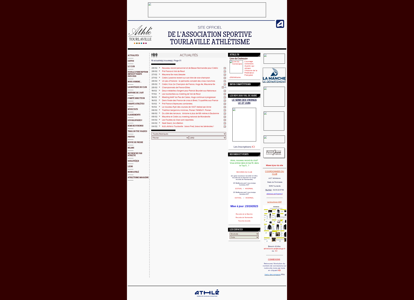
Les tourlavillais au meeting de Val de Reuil (181, 94)
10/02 (154, 107)
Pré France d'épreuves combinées (177, 103)
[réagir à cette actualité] (225, 68)
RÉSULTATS (133, 109)
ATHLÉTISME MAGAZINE (138, 177)
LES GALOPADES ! (135, 120)
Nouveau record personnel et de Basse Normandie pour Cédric (190, 68)
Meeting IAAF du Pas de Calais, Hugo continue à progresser (189, 97)
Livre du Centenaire (239, 59)
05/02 (154, 116)
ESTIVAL (239, 188)
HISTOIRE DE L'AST (136, 93)
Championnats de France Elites (176, 87)
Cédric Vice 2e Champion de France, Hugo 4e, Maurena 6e (188, 84)
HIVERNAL (249, 188)
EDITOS (131, 61)
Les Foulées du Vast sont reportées (178, 120)
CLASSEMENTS (134, 115)
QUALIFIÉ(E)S (133, 161)
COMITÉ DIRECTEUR (136, 98)
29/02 (154, 68)
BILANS (131, 148)
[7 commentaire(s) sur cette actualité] (223, 87)
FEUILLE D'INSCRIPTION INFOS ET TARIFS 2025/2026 (138, 74)
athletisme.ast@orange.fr (274, 248)
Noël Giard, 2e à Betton (172, 123)
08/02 (154, 110)
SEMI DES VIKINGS (135, 126)
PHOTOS (131, 137)
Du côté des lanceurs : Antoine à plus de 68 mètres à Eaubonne (190, 113)
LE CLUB (131, 66)
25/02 (154, 81)
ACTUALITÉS (133, 55)
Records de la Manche (244, 214)
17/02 (154, 94)
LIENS (130, 166)
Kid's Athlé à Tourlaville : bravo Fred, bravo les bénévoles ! (188, 126)
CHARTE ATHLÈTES (136, 104)
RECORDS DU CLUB (244, 172)
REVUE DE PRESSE (135, 142)
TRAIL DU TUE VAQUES (137, 131)
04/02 (154, 120)
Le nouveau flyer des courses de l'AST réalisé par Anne (186, 107)
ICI (253, 146)
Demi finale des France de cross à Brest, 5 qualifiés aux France (190, 100)
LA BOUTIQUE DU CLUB (137, 87)
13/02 (154, 103)
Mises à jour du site (274, 165)
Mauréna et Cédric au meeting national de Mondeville (186, 116)
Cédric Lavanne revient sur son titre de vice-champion (186, 77)
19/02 (154, 90)
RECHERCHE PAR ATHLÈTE (135, 154)
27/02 (154, 74)
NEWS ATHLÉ (133, 172)
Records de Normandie (244, 217)
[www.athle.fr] (280, 27)
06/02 (154, 113)
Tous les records (244, 221)
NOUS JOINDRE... (135, 82)
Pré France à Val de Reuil (173, 71)
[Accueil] (140, 43)
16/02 (154, 97)
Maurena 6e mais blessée (173, 74)
